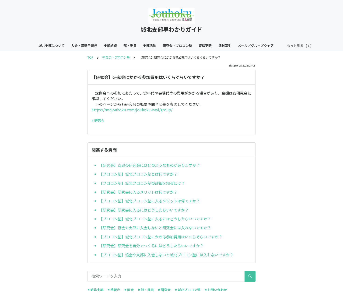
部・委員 (129, 45)
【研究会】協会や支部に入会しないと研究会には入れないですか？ (155, 227)
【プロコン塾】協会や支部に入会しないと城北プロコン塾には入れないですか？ (166, 255)
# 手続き (114, 289)
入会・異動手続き (84, 45)
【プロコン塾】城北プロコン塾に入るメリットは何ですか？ (149, 201)
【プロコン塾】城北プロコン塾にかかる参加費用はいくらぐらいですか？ (160, 237)
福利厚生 (224, 45)
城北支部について (51, 45)
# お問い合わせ (216, 289)
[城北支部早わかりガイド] (172, 16)
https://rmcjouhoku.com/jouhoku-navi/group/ (131, 110)
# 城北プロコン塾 (187, 289)
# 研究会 (97, 120)
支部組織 (110, 45)
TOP (90, 57)
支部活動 (149, 45)
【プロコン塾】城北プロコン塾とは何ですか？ (138, 174)
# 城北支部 (95, 289)
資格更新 (205, 45)
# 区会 (129, 289)
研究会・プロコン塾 (177, 45)
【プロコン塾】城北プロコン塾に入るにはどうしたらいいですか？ (155, 219)
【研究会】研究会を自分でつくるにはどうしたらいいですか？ (151, 245)
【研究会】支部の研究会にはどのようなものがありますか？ (149, 165)
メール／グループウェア (255, 45)
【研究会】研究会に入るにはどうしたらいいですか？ (144, 210)
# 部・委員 (146, 289)
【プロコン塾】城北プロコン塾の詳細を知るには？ (142, 183)
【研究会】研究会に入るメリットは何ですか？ (138, 192)
